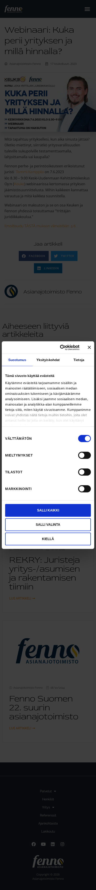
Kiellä (48, 539)
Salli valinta (48, 524)
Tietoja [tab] (78, 360)
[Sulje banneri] (89, 347)
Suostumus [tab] (17, 360)
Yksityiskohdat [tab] (48, 360)
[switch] (84, 455)
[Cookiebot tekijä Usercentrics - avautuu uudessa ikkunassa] (60, 347)
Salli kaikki (48, 510)
